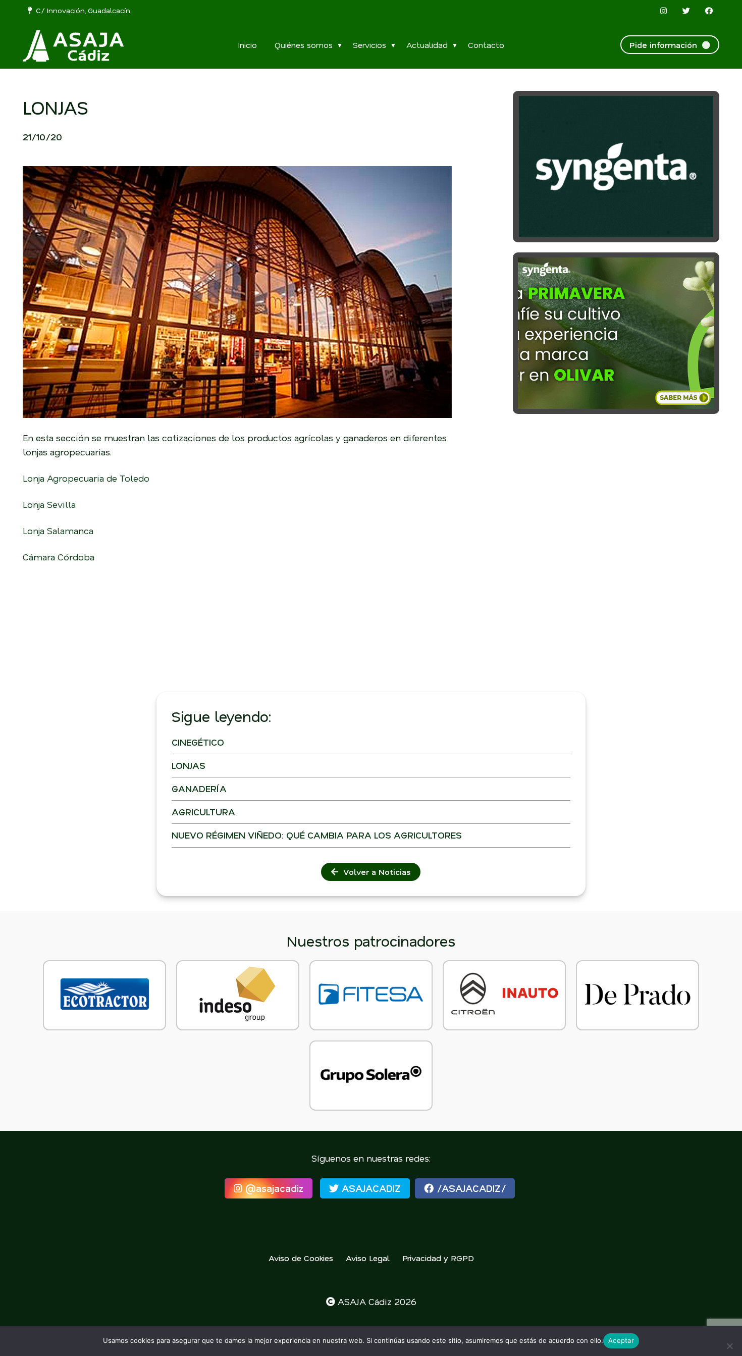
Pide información (665, 44)
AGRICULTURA (203, 812)
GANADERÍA (199, 789)
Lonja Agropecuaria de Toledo (86, 478)
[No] (729, 1346)
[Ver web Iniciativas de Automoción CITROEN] (504, 995)
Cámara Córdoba (58, 557)
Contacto (486, 44)
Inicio (247, 44)
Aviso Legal (368, 1258)
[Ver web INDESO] (237, 995)
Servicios (369, 44)
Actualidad (427, 44)
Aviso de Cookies (301, 1258)
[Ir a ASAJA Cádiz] (73, 46)
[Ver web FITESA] (371, 995)
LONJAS (188, 765)
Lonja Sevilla (49, 504)
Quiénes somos (304, 44)
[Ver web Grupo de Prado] (637, 995)
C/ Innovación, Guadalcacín (81, 10)
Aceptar (621, 1340)
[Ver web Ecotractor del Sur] (104, 995)
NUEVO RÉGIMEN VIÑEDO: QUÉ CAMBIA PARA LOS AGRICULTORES (317, 835)
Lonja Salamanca (58, 531)
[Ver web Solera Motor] (371, 1075)
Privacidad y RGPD (438, 1258)
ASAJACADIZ (370, 1188)
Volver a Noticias (374, 871)
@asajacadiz (272, 1188)
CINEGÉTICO (198, 742)
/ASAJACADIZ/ (470, 1188)
